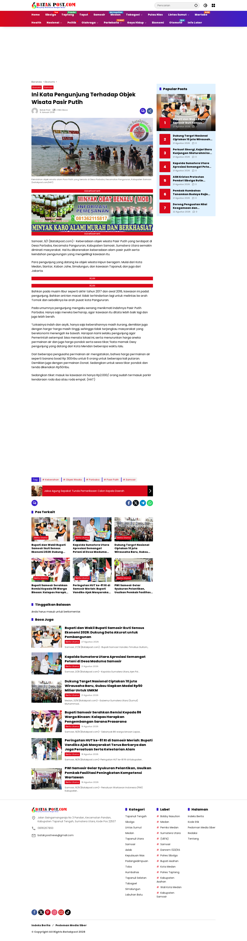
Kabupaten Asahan (165, 879)
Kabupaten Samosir (165, 894)
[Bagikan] (150, 111)
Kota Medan (168, 866)
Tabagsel (131, 883)
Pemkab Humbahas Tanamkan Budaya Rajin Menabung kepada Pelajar (192, 192)
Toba (128, 866)
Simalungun (132, 889)
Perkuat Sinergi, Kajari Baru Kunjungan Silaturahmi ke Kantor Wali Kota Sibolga (192, 151)
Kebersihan (52, 479)
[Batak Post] (54, 5)
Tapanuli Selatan (135, 878)
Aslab (128, 850)
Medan (129, 833)
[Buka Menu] (213, 5)
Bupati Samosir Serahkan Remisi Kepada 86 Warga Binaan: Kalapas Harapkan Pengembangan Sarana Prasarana (50, 589)
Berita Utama (41, 537)
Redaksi (192, 833)
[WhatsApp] (150, 503)
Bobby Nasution (170, 816)
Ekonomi (36, 87)
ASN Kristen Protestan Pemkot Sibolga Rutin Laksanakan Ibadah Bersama (188, 178)
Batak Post (45, 110)
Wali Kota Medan (171, 887)
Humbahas (132, 872)
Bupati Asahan (169, 861)
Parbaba (94, 479)
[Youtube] (61, 912)
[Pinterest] (48, 912)
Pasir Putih (113, 479)
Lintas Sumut (133, 827)
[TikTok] (68, 912)
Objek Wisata (74, 479)
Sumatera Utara (170, 833)
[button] (196, 5)
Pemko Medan (169, 827)
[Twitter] (136, 503)
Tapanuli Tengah (136, 816)
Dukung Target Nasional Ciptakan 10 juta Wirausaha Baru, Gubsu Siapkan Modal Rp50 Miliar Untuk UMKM (133, 548)
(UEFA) (164, 838)
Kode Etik (193, 822)
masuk (50, 611)
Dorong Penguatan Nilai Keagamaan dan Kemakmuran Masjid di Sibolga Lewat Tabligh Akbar (190, 206)
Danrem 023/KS (170, 850)
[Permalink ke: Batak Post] (35, 111)
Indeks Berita (196, 816)
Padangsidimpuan (136, 861)
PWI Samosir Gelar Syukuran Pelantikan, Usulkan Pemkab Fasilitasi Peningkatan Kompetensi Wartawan (132, 589)
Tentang (193, 838)
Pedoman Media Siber (201, 827)
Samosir (48, 87)
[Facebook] (129, 503)
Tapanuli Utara (134, 838)
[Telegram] (143, 503)
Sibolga (129, 822)
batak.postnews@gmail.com (56, 835)
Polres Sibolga (169, 855)
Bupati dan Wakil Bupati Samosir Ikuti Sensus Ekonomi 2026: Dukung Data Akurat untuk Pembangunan (48, 548)
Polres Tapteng (169, 872)
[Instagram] (54, 912)
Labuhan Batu (134, 894)
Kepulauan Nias (134, 855)
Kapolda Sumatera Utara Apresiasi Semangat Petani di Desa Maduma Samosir (91, 548)
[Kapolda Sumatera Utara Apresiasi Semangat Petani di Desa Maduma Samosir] (92, 529)
